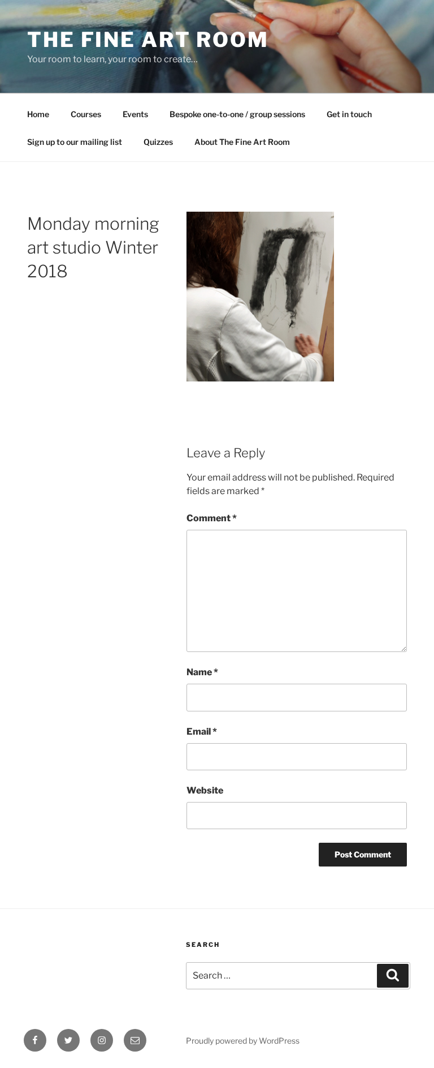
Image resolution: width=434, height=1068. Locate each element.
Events (135, 114)
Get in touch (349, 114)
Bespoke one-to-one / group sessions (237, 114)
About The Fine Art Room (242, 142)
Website (204, 790)
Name (202, 672)
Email (201, 731)
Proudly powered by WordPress (243, 1040)
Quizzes (158, 142)
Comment (211, 518)
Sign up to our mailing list (74, 142)
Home (38, 114)
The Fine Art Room (148, 39)
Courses (86, 114)
